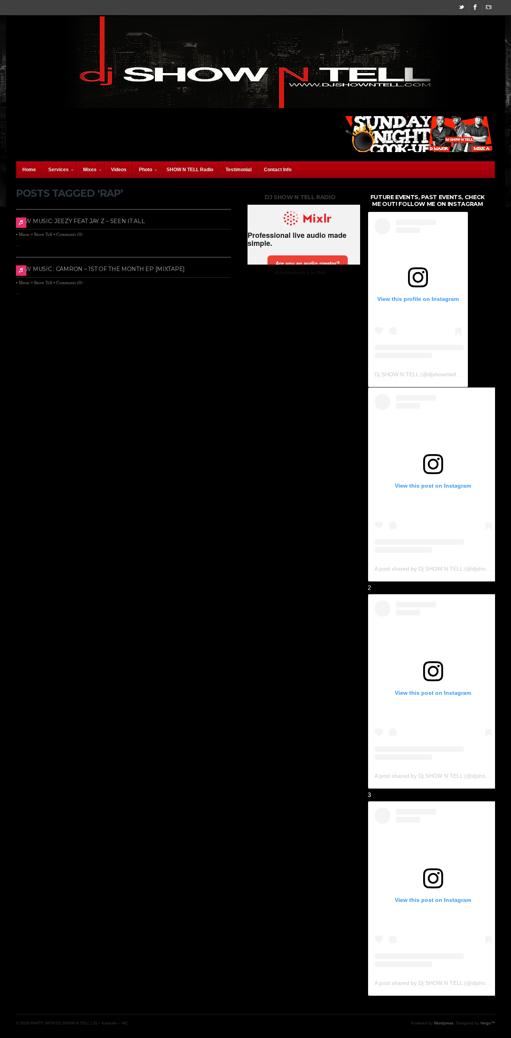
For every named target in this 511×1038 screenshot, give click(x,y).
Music (24, 234)
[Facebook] (475, 7)
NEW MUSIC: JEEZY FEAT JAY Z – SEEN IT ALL (80, 221)
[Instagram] (488, 7)
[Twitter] (461, 7)
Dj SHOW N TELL (396, 374)
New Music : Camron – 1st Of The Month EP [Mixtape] (100, 269)
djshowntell (442, 374)
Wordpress (444, 1023)
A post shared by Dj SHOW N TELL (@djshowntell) (438, 568)
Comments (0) (69, 234)
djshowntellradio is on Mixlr (300, 272)
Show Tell (43, 234)
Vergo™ (487, 1023)
